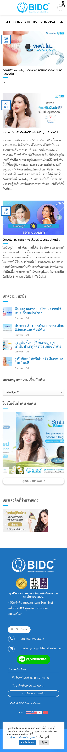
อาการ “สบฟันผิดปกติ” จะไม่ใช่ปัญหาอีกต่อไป (30, 132)
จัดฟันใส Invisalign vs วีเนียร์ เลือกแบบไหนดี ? (31, 240)
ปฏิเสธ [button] (44, 742)
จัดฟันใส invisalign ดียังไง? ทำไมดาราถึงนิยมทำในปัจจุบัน (32, 72)
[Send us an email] (11, 649)
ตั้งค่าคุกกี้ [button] (44, 737)
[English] (34, 712)
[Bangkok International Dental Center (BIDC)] (33, 7)
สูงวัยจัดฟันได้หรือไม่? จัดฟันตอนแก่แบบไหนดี (39, 361)
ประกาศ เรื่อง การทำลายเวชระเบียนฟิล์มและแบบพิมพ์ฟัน (39, 328)
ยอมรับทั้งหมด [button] (27, 742)
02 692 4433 (35, 639)
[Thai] (28, 712)
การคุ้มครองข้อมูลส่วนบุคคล (21, 737)
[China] (45, 712)
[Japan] (39, 712)
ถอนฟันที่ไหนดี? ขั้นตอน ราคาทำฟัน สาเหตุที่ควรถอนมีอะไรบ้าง (38, 344)
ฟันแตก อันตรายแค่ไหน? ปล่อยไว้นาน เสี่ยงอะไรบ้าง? (38, 311)
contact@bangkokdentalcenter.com (41, 648)
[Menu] (60, 7)
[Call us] (11, 639)
